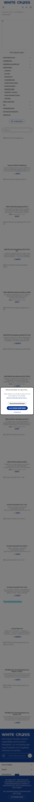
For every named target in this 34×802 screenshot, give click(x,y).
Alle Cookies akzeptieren (17, 408)
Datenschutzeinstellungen (17, 403)
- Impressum (17, 412)
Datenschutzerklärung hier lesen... (16, 398)
